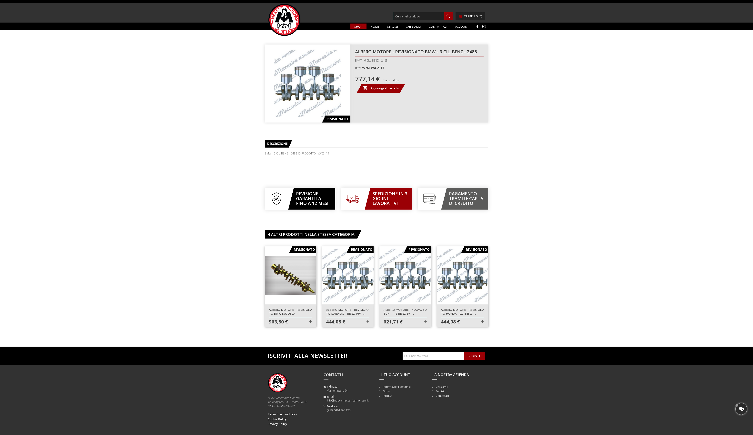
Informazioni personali (396, 387)
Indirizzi (387, 396)
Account (462, 26)
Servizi (392, 26)
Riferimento (362, 68)
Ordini (386, 391)
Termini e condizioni (282, 414)
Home (374, 26)
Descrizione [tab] (277, 144)
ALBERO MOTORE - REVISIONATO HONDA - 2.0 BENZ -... (462, 311)
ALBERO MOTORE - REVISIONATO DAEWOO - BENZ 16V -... (347, 311)
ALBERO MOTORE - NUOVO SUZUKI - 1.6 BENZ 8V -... (405, 311)
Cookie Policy (277, 419)
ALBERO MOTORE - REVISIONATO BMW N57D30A (290, 311)
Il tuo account (394, 374)
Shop (358, 26)
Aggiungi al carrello (381, 87)
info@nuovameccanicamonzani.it (348, 400)
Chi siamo (413, 26)
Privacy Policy (277, 424)
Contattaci (438, 26)
